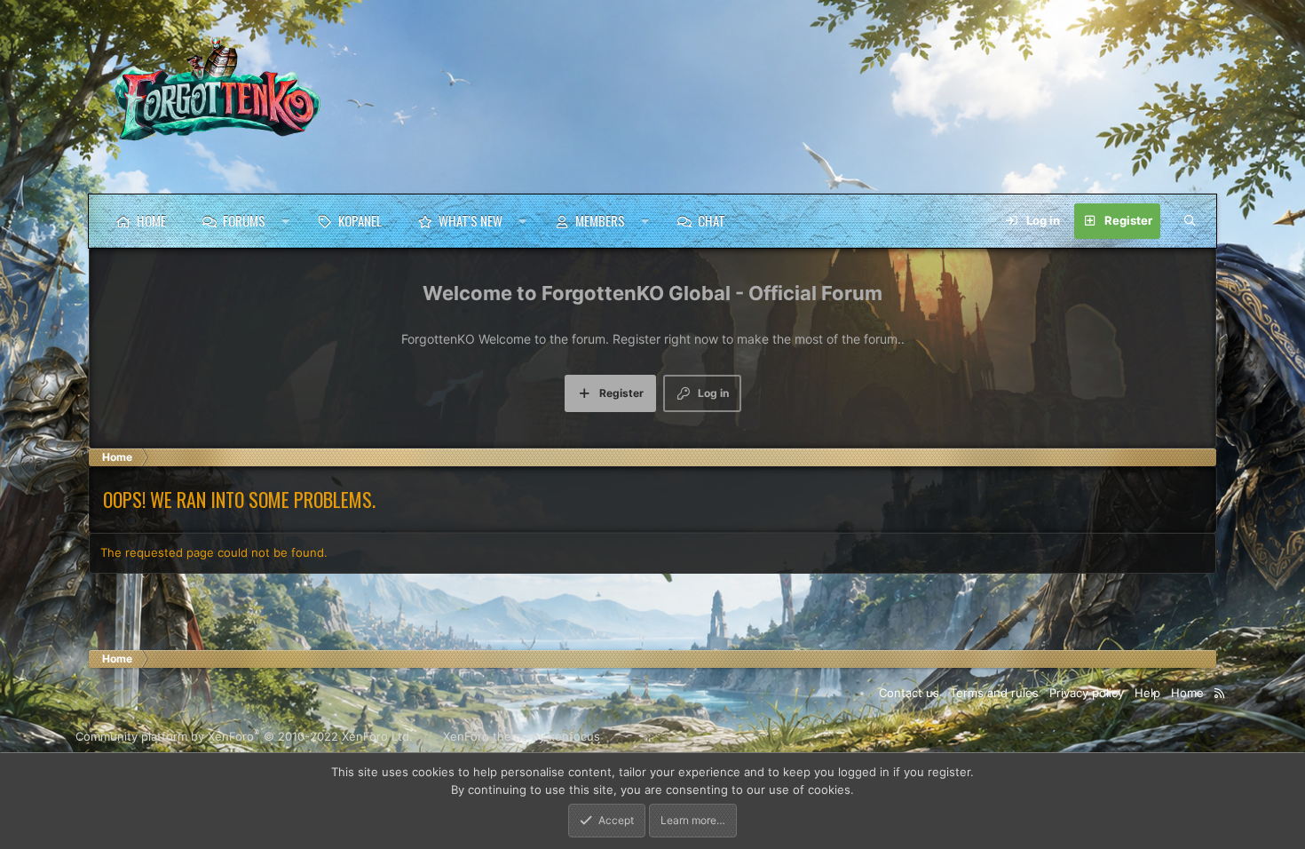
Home (151, 220)
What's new (470, 220)
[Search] (1189, 221)
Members (600, 220)
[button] (285, 221)
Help (1147, 693)
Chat (711, 220)
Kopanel (360, 220)
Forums (244, 220)
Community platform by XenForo (244, 736)
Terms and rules (994, 693)
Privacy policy (1086, 693)
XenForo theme (485, 736)
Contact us (909, 693)
